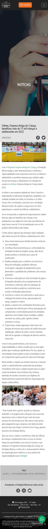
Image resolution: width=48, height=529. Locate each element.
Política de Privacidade (37, 523)
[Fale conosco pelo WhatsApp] (42, 519)
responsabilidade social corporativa (28, 473)
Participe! (23, 455)
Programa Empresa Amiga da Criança (21, 167)
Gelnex (13, 184)
